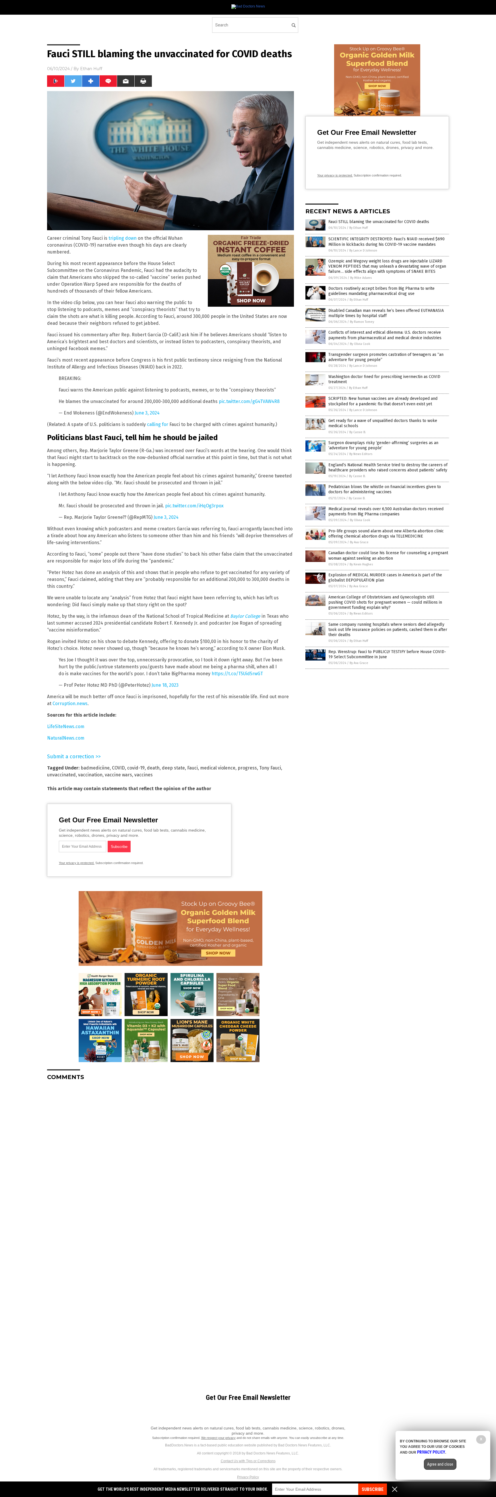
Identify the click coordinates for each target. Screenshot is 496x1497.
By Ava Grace (359, 542)
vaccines (143, 775)
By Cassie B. (357, 432)
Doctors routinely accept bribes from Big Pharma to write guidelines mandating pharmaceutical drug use (381, 291)
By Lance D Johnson (363, 250)
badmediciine (95, 768)
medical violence (217, 768)
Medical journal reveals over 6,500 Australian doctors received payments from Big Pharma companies (385, 511)
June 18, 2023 (165, 685)
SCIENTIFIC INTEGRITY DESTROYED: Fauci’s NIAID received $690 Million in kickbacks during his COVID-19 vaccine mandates (386, 242)
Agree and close (440, 1464)
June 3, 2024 (147, 413)
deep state (173, 768)
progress (247, 768)
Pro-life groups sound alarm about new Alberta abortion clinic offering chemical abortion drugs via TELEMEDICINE (386, 534)
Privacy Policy (248, 1477)
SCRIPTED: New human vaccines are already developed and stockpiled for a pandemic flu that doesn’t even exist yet (382, 401)
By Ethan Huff (358, 228)
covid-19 (136, 768)
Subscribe (372, 1489)
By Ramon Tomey (362, 322)
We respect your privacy (218, 1438)
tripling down (122, 238)
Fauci (192, 768)
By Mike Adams (361, 278)
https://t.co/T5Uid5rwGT (237, 673)
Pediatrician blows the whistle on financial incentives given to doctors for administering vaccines (384, 489)
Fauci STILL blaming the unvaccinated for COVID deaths (378, 221)
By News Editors (360, 454)
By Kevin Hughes (361, 564)
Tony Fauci (270, 768)
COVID (118, 768)
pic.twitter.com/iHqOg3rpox (194, 505)
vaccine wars (118, 775)
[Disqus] (170, 1157)
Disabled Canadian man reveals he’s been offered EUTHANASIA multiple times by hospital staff (386, 313)
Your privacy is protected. (76, 863)
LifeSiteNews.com (65, 726)
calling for (157, 424)
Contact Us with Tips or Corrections (248, 1461)
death (153, 768)
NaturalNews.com (65, 738)
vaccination (90, 775)
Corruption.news (70, 703)
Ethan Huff (91, 68)
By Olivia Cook (360, 344)
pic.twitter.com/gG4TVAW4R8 (249, 401)
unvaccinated (61, 775)
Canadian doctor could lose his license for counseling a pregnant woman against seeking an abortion (388, 555)
